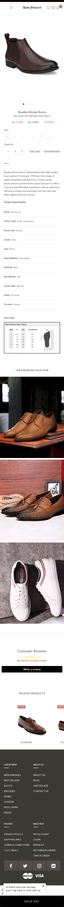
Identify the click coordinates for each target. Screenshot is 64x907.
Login (37, 839)
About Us (39, 775)
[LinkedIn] (53, 865)
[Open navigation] (11, 7)
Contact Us (40, 791)
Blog (36, 780)
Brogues (9, 791)
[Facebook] (12, 162)
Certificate (40, 785)
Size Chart (35, 151)
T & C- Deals (11, 850)
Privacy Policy (13, 834)
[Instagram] (39, 865)
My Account (41, 834)
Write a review (32, 669)
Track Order (41, 855)
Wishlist (38, 844)
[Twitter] (16, 162)
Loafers (9, 801)
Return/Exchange (44, 850)
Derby (7, 796)
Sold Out (31, 901)
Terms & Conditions (17, 844)
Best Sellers (11, 780)
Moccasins (11, 807)
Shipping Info (12, 839)
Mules (7, 812)
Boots (8, 785)
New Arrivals (12, 775)
